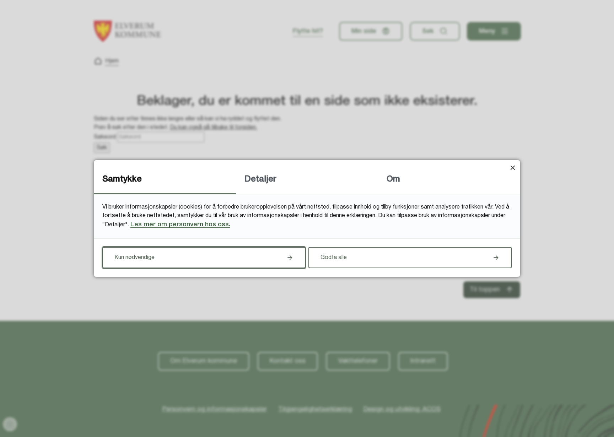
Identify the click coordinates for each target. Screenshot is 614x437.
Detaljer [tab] (260, 179)
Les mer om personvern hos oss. (180, 224)
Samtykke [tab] (122, 179)
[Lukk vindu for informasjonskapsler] (512, 167)
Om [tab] (393, 179)
